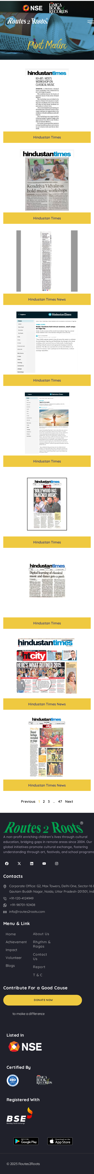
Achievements (17, 942)
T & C (37, 975)
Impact (11, 950)
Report (39, 967)
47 (60, 801)
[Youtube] (44, 863)
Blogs (10, 965)
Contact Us (40, 956)
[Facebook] (6, 863)
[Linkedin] (31, 863)
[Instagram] (56, 863)
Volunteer (14, 957)
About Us (41, 934)
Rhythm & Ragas (41, 944)
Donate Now (43, 1000)
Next (69, 801)
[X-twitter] (19, 863)
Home (11, 934)
